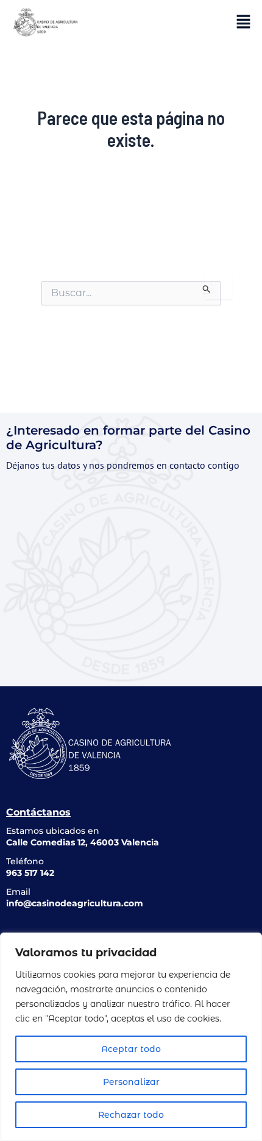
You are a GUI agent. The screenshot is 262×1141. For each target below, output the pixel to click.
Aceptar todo (131, 1048)
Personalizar (131, 1081)
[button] (244, 21)
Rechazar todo (131, 1114)
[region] (131, 1037)
